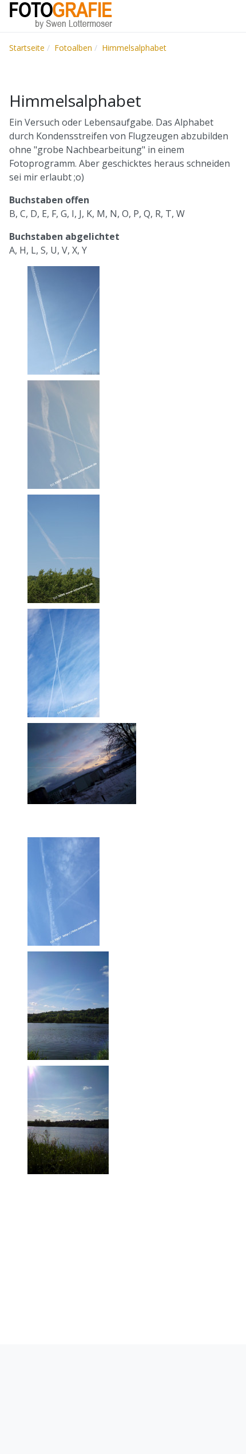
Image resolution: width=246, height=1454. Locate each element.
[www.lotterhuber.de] (60, 15)
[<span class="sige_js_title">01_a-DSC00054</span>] (68, 1005)
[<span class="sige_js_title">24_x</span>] (63, 662)
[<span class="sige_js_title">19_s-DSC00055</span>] (68, 1119)
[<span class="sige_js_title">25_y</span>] (63, 891)
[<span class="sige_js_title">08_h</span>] (63, 434)
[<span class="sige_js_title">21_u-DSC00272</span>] (81, 763)
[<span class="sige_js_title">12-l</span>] (63, 548)
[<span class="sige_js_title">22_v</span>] (63, 320)
